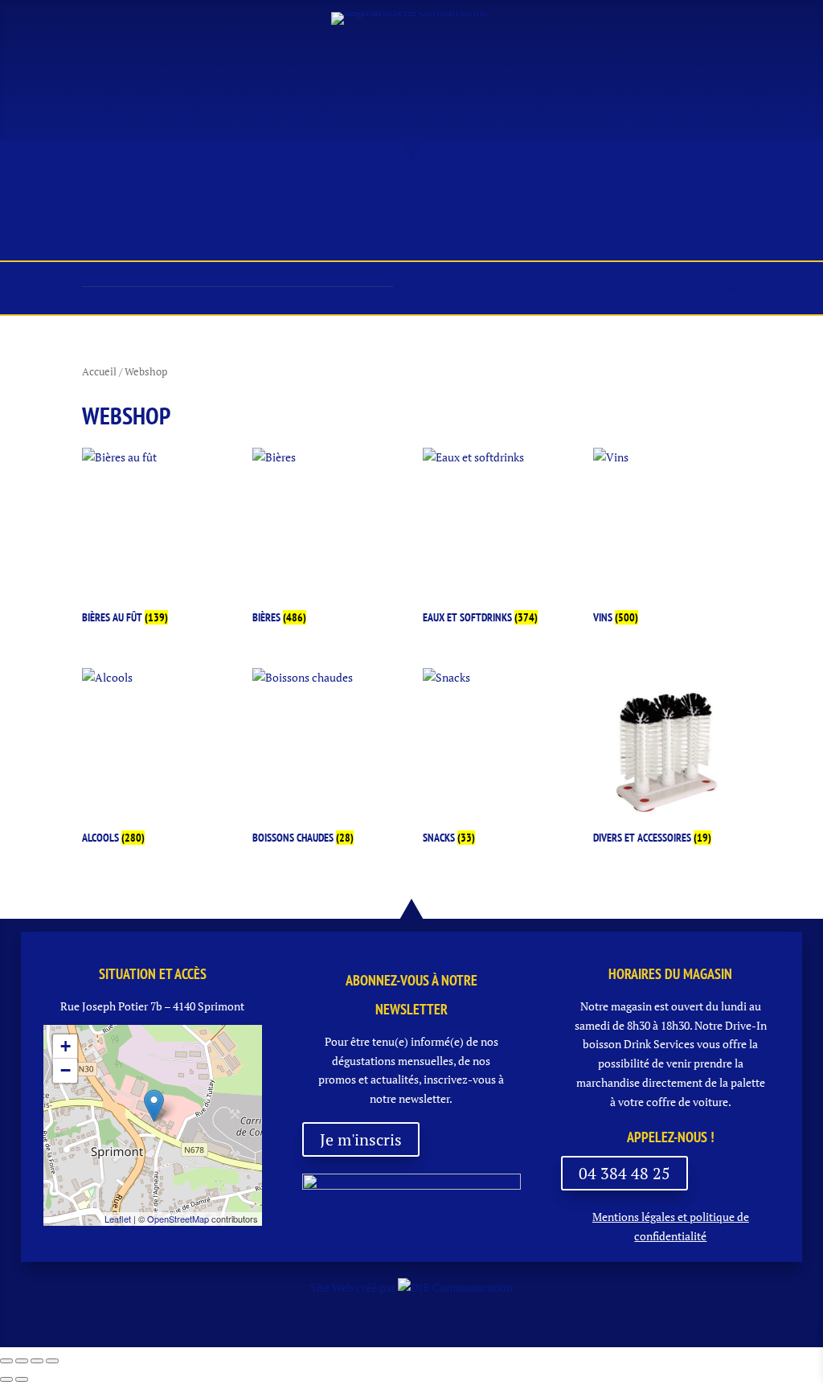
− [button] (65, 1070)
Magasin (204, 195)
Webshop (756, 195)
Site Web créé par (354, 1287)
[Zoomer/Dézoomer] (6, 1360)
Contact (403, 233)
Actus (131, 195)
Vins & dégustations (333, 195)
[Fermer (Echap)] (52, 1360)
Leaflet (117, 1218)
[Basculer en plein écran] (21, 1360)
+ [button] (65, 1046)
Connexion (714, 287)
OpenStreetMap (178, 1218)
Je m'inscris (361, 1139)
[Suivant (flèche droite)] (21, 1379)
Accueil (62, 195)
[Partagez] (37, 1360)
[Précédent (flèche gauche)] (6, 1379)
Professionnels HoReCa (614, 195)
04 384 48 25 (624, 1173)
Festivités (467, 195)
